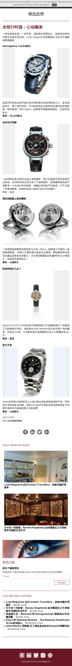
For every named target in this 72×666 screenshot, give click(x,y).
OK (54, 5)
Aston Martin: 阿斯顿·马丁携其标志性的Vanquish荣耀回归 (37, 626)
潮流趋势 (36, 14)
